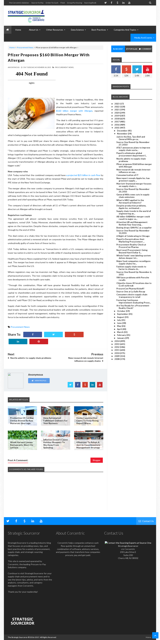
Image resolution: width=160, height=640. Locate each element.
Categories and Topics (125, 29)
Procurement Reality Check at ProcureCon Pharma (131, 245)
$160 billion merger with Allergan (74, 110)
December (122, 130)
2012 (117, 347)
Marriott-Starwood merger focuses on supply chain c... (133, 184)
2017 (117, 121)
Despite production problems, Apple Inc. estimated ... (131, 206)
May (119, 326)
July (119, 320)
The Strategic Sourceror (18, 637)
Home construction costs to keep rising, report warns (87, 421)
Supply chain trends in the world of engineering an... (133, 212)
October (121, 311)
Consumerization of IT (127, 175)
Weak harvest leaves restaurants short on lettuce (21, 445)
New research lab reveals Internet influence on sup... (133, 170)
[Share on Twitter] (53, 334)
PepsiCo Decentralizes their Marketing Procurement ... (130, 240)
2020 (117, 112)
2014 (117, 341)
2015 (117, 127)
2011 (117, 350)
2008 (117, 359)
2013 (117, 344)
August (121, 317)
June (119, 323)
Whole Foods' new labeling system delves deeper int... (133, 256)
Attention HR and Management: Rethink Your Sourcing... (132, 223)
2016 (117, 124)
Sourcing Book (90, 3)
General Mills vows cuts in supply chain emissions (132, 195)
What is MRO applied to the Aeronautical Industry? (130, 201)
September (123, 314)
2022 (117, 106)
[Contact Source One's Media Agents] (128, 542)
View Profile (40, 380)
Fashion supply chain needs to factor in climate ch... (131, 267)
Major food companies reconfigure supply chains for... (133, 262)
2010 (117, 353)
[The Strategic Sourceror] (26, 16)
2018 (117, 118)
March (120, 332)
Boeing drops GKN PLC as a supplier (134, 227)
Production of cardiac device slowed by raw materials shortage (22, 421)
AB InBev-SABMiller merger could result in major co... (133, 217)
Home (12, 47)
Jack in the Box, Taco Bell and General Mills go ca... (130, 137)
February (121, 335)
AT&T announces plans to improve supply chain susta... (133, 148)
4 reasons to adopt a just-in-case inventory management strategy (88, 445)
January (121, 338)
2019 (117, 115)
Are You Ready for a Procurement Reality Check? (132, 306)
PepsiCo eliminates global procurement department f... (131, 154)
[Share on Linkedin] (18, 341)
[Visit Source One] (74, 334)
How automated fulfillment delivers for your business (55, 421)
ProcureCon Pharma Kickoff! (130, 288)
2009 (117, 356)
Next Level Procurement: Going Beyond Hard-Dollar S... (132, 251)
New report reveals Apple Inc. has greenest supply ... (133, 179)
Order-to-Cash (52, 3)
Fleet (62, 3)
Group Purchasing (74, 3)
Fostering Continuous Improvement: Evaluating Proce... (133, 301)
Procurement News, (64, 67)
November (122, 133)
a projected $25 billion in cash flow (83, 175)
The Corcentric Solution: (19, 3)
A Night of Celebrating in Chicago (133, 236)
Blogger (96, 460)
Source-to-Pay (37, 3)
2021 (117, 109)
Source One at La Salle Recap (130, 291)
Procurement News (25, 47)
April (119, 329)
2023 (117, 103)
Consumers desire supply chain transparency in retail (131, 295)
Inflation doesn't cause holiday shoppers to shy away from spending (55, 443)
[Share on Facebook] (32, 334)
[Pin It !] (38, 341)
